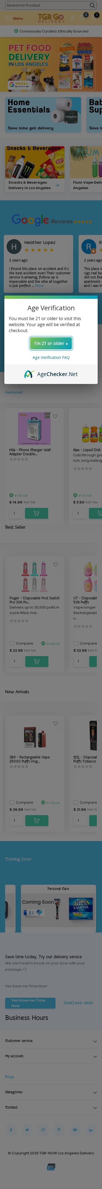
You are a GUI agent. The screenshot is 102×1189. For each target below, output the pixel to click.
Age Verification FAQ (51, 357)
